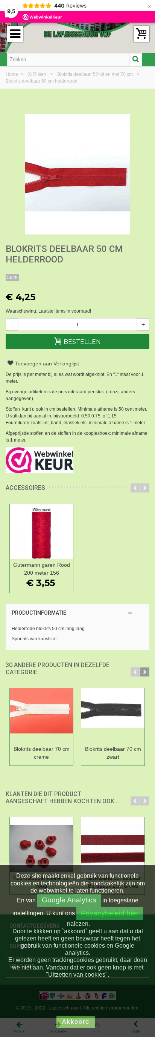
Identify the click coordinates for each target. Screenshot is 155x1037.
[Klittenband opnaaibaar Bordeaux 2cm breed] (112, 844)
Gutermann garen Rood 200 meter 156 (41, 569)
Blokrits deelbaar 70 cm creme (42, 753)
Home (12, 74)
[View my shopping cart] (141, 34)
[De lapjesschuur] (77, 33)
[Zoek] (135, 59)
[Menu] (15, 34)
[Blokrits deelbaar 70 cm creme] (41, 715)
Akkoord (76, 1022)
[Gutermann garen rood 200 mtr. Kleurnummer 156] (41, 531)
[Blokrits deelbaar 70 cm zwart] (112, 715)
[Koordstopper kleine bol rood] (41, 844)
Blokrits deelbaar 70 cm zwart (113, 753)
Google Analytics (69, 900)
